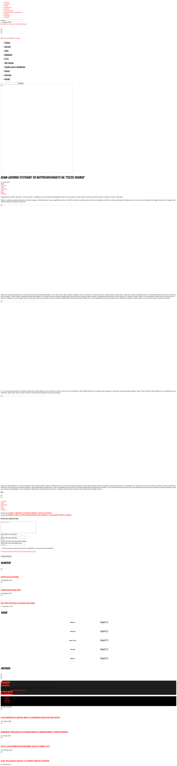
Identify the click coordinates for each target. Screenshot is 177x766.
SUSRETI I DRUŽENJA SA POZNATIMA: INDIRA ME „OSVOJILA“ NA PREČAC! (30, 513)
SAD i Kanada (8, 10)
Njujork (88, 658)
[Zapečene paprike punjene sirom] (5, 587)
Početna (6, 2)
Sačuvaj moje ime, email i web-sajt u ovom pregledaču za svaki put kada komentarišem (28, 548)
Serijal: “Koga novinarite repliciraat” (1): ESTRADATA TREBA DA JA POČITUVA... (25, 760)
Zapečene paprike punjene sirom (11, 590)
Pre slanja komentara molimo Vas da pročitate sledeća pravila (18, 551)
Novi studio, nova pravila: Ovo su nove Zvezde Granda (18, 603)
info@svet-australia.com (18, 690)
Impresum (7, 15)
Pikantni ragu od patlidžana (10, 577)
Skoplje (88, 649)
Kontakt (6, 17)
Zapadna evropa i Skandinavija (13, 12)
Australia (7, 4)
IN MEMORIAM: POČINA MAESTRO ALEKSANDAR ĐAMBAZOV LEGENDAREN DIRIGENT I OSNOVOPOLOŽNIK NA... (35, 732)
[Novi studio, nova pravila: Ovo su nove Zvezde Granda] (5, 600)
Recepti (6, 14)
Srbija (6, 5)
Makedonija (7, 7)
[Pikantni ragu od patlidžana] (5, 573)
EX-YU (6, 9)
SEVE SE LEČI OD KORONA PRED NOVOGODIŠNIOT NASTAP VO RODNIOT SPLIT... (26, 746)
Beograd (88, 631)
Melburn (88, 622)
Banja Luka (88, 640)
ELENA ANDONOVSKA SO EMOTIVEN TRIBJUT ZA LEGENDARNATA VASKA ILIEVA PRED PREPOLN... (31, 717)
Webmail (7, 702)
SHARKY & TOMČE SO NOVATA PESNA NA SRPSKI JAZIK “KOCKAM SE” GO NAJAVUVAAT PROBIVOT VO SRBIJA (39, 515)
